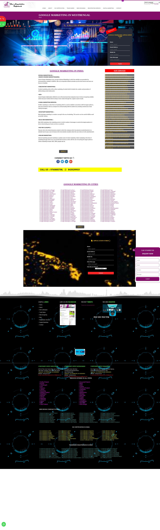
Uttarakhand (83, 401)
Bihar (81, 383)
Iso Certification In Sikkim (65, 433)
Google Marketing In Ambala (107, 207)
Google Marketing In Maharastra (68, 199)
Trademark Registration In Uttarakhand (110, 455)
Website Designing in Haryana (46, 418)
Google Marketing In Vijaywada (68, 203)
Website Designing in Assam (46, 415)
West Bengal (83, 404)
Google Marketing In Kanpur (87, 190)
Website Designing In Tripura (107, 417)
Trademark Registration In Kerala (69, 453)
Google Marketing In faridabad (68, 208)
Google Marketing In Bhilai (67, 205)
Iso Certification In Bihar (64, 432)
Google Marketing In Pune (86, 199)
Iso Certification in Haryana (46, 434)
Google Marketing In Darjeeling (88, 220)
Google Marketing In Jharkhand (108, 209)
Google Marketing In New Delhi (47, 191)
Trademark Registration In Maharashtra (49, 453)
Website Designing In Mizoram (47, 414)
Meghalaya (43, 394)
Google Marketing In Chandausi (68, 196)
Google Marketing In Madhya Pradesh (48, 212)
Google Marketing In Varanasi (46, 192)
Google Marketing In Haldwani (87, 194)
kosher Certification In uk (108, 439)
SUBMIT (148, 279)
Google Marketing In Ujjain (46, 213)
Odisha (42, 397)
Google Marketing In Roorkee (67, 195)
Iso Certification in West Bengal (110, 434)
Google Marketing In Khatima (46, 196)
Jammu (42, 389)
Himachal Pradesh (85, 388)
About (50, 8)
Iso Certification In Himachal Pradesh (67, 438)
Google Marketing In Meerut (67, 192)
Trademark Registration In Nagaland (91, 450)
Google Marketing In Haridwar (47, 195)
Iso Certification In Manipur (65, 437)
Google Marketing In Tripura (107, 210)
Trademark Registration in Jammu (69, 448)
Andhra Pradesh (44, 382)
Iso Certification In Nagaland (87, 432)
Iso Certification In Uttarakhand (110, 437)
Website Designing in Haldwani (47, 420)
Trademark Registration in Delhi (47, 448)
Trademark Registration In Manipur (70, 455)
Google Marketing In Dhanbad (87, 210)
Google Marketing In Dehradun (68, 194)
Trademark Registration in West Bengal (110, 452)
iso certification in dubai (106, 457)
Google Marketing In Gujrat (46, 201)
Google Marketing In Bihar (67, 204)
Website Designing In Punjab (107, 414)
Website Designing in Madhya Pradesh (49, 413)
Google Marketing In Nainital (87, 195)
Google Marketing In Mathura (107, 192)
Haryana (42, 388)
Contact (118, 8)
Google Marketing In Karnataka (108, 199)
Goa (41, 386)
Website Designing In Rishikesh (108, 413)
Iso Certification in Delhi (45, 430)
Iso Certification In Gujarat (65, 434)
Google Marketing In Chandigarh (47, 207)
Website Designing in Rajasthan (47, 417)
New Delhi (82, 395)
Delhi (81, 385)
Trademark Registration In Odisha (109, 450)
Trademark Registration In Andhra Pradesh (71, 457)
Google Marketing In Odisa (107, 216)
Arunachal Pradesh (85, 382)
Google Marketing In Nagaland (87, 217)
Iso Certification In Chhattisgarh (66, 436)
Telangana (82, 400)
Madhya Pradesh (44, 392)
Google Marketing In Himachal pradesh (109, 208)
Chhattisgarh (43, 385)
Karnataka (43, 391)
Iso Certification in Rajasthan (87, 430)
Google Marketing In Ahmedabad (68, 201)
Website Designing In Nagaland (68, 414)
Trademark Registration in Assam (47, 450)
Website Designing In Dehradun (87, 413)
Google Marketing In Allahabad (108, 212)
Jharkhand (82, 389)
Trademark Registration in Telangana (48, 455)
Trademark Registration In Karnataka (91, 452)
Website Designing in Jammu (67, 413)
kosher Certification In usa (87, 439)
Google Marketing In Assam (46, 204)
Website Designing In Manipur (86, 420)
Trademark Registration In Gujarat (70, 452)
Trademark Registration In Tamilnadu (91, 451)
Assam (42, 383)
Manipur (82, 394)
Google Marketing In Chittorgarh (47, 199)
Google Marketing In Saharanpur (108, 194)
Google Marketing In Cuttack (46, 217)
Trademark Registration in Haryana (48, 452)
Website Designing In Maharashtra (68, 420)
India (41, 402)
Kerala (81, 391)
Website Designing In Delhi (67, 418)
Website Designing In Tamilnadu (87, 417)
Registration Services (94, 8)
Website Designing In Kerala (107, 418)
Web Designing (81, 8)
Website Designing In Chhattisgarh (68, 419)
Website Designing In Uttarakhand (87, 419)
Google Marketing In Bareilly (107, 204)
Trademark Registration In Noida (90, 456)
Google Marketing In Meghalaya (108, 213)
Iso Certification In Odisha (108, 432)
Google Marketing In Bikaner (87, 197)
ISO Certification (59, 8)
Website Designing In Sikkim (67, 417)
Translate (156, 4)
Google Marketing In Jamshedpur (68, 210)
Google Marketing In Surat (86, 201)
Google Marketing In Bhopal (67, 212)
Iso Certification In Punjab (46, 433)
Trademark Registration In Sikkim (69, 451)
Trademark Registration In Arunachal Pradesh (50, 457)
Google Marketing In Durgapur (68, 220)
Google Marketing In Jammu (87, 209)
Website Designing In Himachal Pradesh (89, 422)
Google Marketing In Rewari (67, 207)
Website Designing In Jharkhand (108, 419)
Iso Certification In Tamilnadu (87, 433)
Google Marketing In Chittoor (46, 203)
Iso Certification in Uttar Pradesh (47, 438)
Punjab (82, 397)
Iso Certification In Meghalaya (87, 437)
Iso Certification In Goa (45, 439)
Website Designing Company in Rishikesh (110, 422)
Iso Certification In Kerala (86, 436)
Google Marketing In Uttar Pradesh (48, 194)
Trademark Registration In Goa (69, 456)
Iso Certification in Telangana (46, 437)
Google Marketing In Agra (107, 190)
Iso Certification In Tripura (108, 433)
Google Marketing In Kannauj (107, 220)
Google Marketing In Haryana (87, 205)
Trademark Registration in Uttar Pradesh (49, 456)
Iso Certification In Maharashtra (47, 436)
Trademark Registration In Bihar (69, 450)
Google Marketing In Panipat (87, 207)
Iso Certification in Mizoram (109, 430)
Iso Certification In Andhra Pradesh (110, 438)
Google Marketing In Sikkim (87, 218)
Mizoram (42, 395)
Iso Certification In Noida (64, 439)
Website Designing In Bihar (67, 415)
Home (44, 8)
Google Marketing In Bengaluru (47, 200)
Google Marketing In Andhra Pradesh (109, 201)
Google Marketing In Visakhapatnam (89, 203)
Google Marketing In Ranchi (46, 210)
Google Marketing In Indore (87, 212)
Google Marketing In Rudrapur (108, 195)
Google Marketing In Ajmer (107, 197)
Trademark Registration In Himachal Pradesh (111, 456)
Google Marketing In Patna (87, 204)
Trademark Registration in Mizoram (109, 448)
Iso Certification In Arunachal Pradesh (89, 438)
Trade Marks (70, 8)
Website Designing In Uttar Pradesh (69, 422)
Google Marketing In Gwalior (67, 213)
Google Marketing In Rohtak (107, 205)
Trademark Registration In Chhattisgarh (110, 453)
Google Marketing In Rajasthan (108, 196)
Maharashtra (83, 392)
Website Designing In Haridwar (108, 420)
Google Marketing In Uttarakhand (88, 196)
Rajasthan (43, 398)
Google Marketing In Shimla (46, 209)
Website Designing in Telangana (47, 422)
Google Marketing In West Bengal (47, 220)
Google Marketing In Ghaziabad (68, 191)
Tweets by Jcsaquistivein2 (87, 305)
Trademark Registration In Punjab (47, 451)
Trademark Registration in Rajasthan (91, 448)
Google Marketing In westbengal (47, 190)
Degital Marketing (43, 322)
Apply (63, 151)
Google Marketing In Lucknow (68, 190)
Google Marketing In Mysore (67, 200)
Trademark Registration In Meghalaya (91, 455)
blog (40, 317)
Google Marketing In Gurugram (108, 221)
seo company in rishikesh (88, 457)
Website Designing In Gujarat (86, 415)
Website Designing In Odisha (86, 414)
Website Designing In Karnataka (87, 418)
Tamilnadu (43, 400)
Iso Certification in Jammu (65, 430)
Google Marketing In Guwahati (87, 214)
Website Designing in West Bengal (47, 419)
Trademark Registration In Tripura (109, 451)
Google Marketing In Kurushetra (88, 208)
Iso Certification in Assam (45, 432)
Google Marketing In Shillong (67, 214)
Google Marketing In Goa (86, 192)
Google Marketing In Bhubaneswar (69, 217)
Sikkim (82, 398)
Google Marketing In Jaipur (46, 197)
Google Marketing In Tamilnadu (88, 200)
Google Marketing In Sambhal (46, 221)
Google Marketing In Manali (67, 209)
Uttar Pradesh (44, 404)
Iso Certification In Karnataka (87, 434)
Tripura (42, 401)
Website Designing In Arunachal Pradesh (110, 415)
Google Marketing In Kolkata (107, 218)
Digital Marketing (108, 8)
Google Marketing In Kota (67, 197)
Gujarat (82, 386)
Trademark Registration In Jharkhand (91, 453)
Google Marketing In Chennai (107, 200)
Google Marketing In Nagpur (87, 191)
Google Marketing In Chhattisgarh (47, 205)
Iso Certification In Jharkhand (109, 436)
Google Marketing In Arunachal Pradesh (110, 203)
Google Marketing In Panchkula (47, 208)
